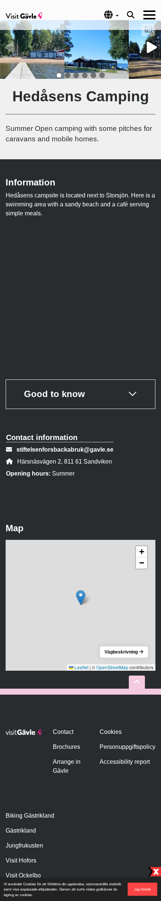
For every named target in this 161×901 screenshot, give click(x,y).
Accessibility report (125, 762)
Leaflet (80, 667)
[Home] (24, 15)
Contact (63, 732)
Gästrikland (21, 830)
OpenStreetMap (112, 667)
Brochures (66, 747)
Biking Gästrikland (30, 815)
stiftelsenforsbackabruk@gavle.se (64, 449)
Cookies (111, 732)
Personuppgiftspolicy (127, 747)
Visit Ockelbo (23, 875)
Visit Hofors (21, 860)
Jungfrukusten (24, 845)
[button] (59, 75)
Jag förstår (142, 889)
